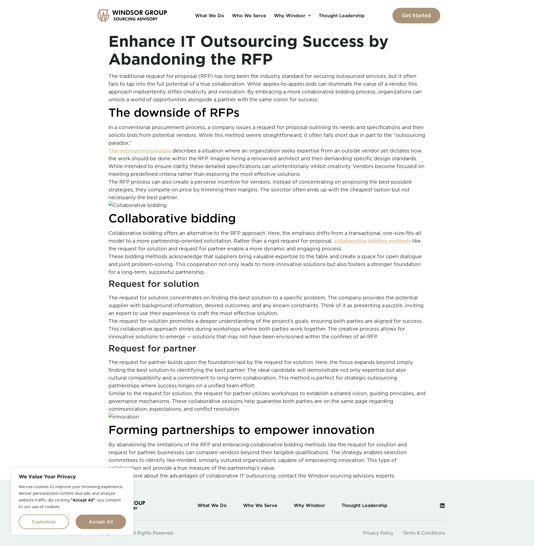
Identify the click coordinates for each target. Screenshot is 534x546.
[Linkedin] (442, 505)
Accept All (101, 522)
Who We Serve (249, 16)
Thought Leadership (342, 16)
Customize (44, 522)
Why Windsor (289, 16)
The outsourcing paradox (139, 150)
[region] (72, 501)
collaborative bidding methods (372, 240)
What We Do (209, 16)
